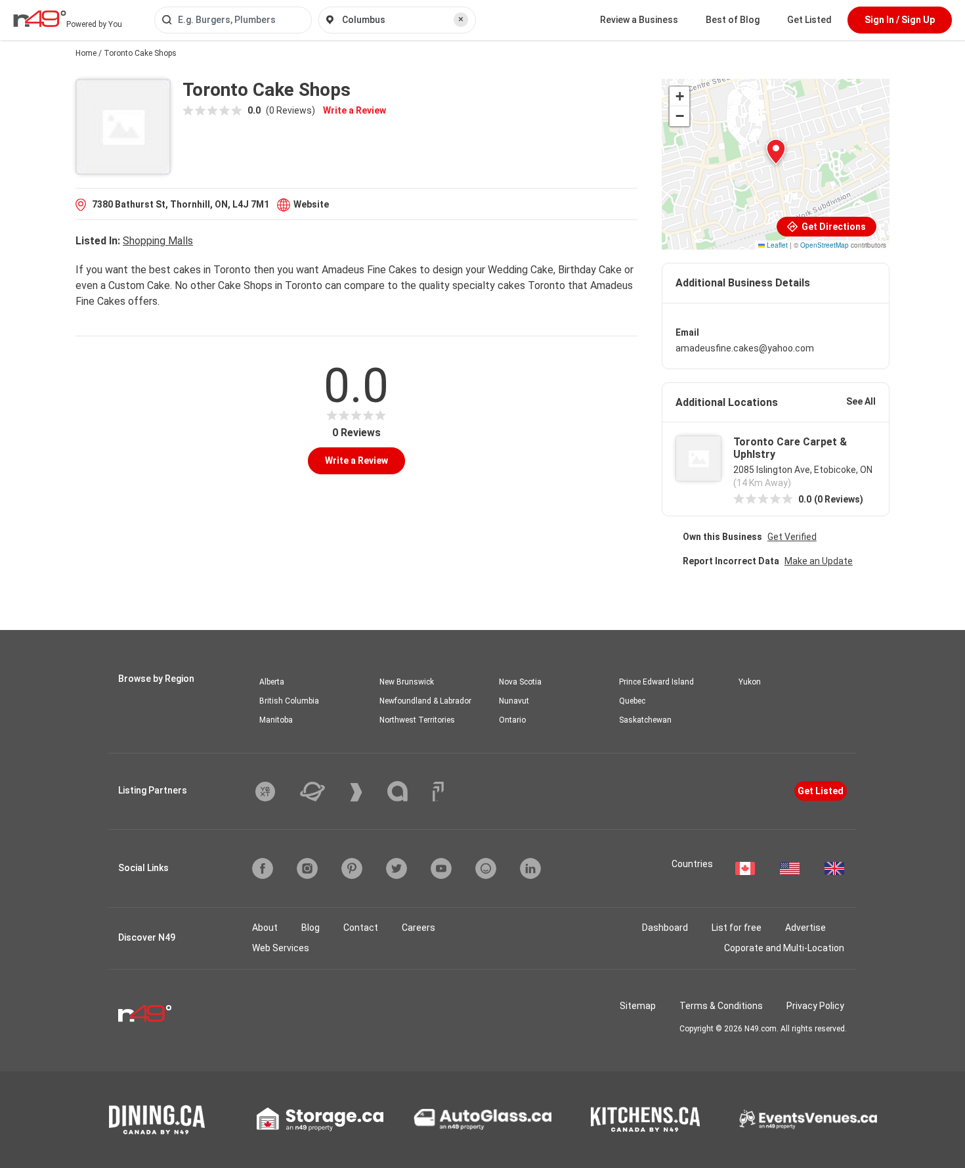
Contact (360, 927)
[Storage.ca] (320, 1119)
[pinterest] (352, 868)
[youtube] (441, 868)
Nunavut (514, 701)
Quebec (632, 701)
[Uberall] (322, 791)
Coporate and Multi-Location (784, 948)
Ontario (512, 720)
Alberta (271, 681)
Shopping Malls (158, 241)
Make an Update (818, 561)
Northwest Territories (417, 720)
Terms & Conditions (721, 1005)
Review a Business (639, 19)
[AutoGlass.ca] (482, 1119)
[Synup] (366, 792)
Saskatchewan (645, 720)
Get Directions (833, 226)
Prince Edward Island (656, 681)
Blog (310, 927)
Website (311, 204)
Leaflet (776, 245)
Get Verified (792, 536)
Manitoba (276, 720)
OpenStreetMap (824, 245)
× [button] (460, 19)
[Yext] (275, 791)
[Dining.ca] (156, 1119)
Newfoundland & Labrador (425, 701)
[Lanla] (407, 791)
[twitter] (396, 868)
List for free (736, 927)
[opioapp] (486, 868)
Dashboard (665, 927)
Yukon (750, 681)
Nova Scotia (520, 681)
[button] (776, 152)
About (265, 927)
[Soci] (438, 791)
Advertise (805, 927)
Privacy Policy (815, 1005)
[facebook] (262, 868)
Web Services (280, 948)
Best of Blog (733, 19)
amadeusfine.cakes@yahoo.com (745, 348)
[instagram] (307, 868)
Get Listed (809, 19)
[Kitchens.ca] (645, 1119)
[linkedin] (530, 868)
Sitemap (638, 1005)
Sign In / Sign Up (900, 19)
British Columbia (289, 701)
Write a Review (354, 110)
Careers (418, 927)
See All (861, 401)
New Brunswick (406, 681)
